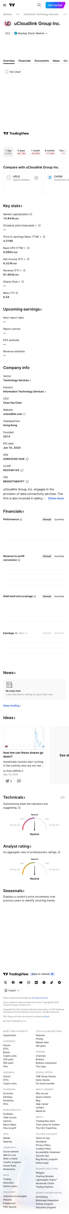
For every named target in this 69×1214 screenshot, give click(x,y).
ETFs (5, 1048)
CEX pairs (8, 1059)
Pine (5, 1066)
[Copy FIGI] (27, 481)
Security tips (42, 1155)
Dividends (8, 1100)
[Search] (39, 5)
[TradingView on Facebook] (13, 982)
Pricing (39, 1038)
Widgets (40, 1172)
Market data (42, 1042)
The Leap (41, 1066)
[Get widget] (62, 797)
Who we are (42, 1093)
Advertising (42, 1196)
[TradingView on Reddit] (59, 982)
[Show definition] (31, 214)
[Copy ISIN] (27, 459)
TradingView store (45, 1121)
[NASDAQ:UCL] (6, 746)
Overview (41, 1055)
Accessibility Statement (48, 1152)
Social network (11, 1151)
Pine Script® (9, 1128)
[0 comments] (19, 781)
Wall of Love (9, 1155)
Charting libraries (45, 1176)
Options (7, 1121)
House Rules (9, 1165)
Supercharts (9, 1035)
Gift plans (41, 1045)
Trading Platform (44, 1186)
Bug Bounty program (47, 1159)
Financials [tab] (24, 60)
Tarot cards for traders (48, 1124)
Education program (46, 1207)
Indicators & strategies (15, 1196)
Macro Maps (9, 1124)
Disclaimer (41, 1141)
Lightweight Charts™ (46, 1179)
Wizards (7, 1199)
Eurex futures (43, 1079)
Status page (42, 1162)
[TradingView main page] (12, 5)
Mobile (6, 1138)
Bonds (6, 1052)
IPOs (5, 1104)
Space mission (43, 1097)
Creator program (12, 1162)
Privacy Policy (43, 1145)
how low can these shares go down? (23, 754)
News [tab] (56, 60)
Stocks (6, 1045)
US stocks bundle (45, 1083)
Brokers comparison (46, 1062)
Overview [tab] (9, 60)
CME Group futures (46, 1076)
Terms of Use (43, 1138)
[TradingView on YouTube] (21, 982)
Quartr (46, 1016)
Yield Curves (9, 1117)
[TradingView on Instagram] (28, 982)
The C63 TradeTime (46, 1128)
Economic (8, 1093)
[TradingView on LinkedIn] (36, 982)
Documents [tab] (42, 60)
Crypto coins (10, 1055)
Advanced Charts (45, 1183)
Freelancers (9, 1203)
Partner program (44, 1203)
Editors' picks (10, 1186)
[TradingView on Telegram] (44, 982)
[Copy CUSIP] (22, 470)
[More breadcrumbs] (17, 14)
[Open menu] (4, 5)
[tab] (47, 519)
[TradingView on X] (5, 982)
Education (8, 1182)
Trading (7, 1179)
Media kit (40, 1111)
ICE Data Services (40, 998)
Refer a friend (10, 1158)
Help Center (42, 1104)
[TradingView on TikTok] (51, 982)
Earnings (7, 1097)
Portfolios (8, 1114)
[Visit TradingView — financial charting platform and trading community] (16, 133)
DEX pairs (8, 1062)
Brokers (40, 1059)
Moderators (9, 1169)
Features (40, 1035)
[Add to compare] (36, 178)
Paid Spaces (9, 1206)
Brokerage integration (47, 1200)
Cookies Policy (43, 1148)
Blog (38, 1100)
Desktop (7, 1141)
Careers (40, 1107)
